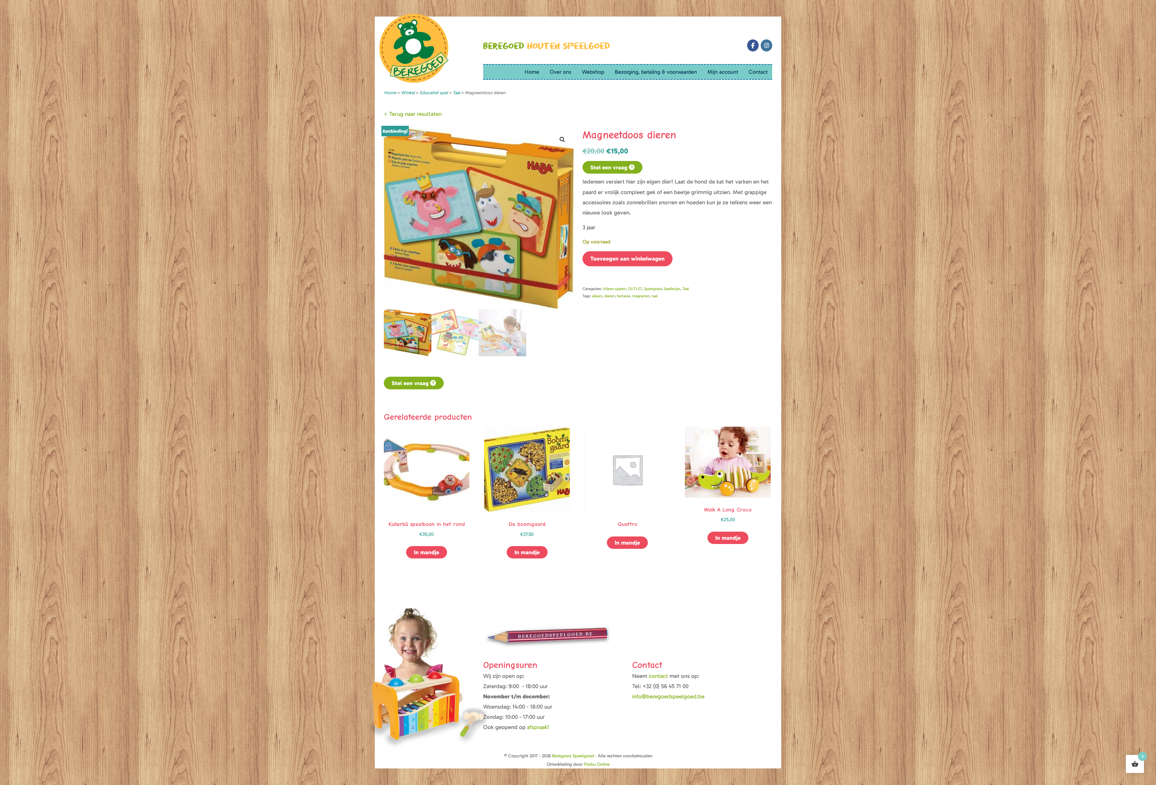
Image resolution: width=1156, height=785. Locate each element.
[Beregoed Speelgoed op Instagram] (766, 45)
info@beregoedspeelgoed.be (668, 696)
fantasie (623, 296)
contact (659, 675)
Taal (685, 288)
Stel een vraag (609, 167)
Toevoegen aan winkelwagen (627, 258)
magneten (640, 296)
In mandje (426, 552)
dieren (609, 296)
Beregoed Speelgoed (573, 756)
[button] (562, 139)
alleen (597, 296)
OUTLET (635, 288)
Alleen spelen (614, 288)
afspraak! (538, 727)
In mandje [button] (728, 537)
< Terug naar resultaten (413, 113)
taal (654, 296)
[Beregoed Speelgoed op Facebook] (753, 45)
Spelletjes (672, 288)
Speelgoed (653, 288)
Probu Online (597, 764)
